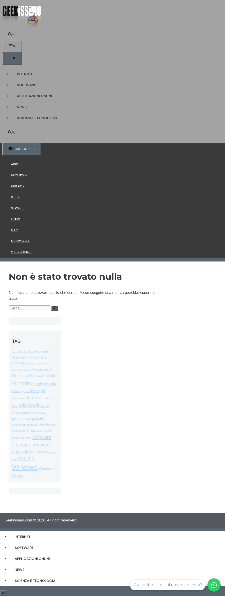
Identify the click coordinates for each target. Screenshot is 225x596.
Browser (18, 363)
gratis (25, 391)
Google (17, 208)
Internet (25, 74)
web (14, 459)
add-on (17, 351)
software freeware (31, 445)
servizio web (47, 424)
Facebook (19, 175)
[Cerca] (54, 308)
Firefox (17, 186)
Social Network (21, 437)
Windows (25, 467)
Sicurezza (34, 430)
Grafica (16, 391)
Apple (16, 164)
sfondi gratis (18, 431)
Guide (16, 197)
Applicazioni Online (35, 96)
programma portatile (24, 424)
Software (26, 85)
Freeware (37, 376)
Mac (14, 230)
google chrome (44, 384)
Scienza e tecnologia (37, 118)
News (22, 107)
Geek (51, 376)
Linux (15, 219)
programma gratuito (28, 419)
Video (38, 452)
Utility (27, 452)
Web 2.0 (26, 458)
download (43, 363)
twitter (16, 452)
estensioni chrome (22, 370)
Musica (25, 412)
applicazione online (36, 351)
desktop (31, 363)
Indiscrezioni (18, 398)
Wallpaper (50, 452)
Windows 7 (47, 468)
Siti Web (47, 431)
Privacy (42, 412)
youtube (18, 476)
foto (27, 376)
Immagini (37, 391)
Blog (43, 357)
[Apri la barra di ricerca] (11, 34)
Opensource (22, 252)
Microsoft (20, 241)
